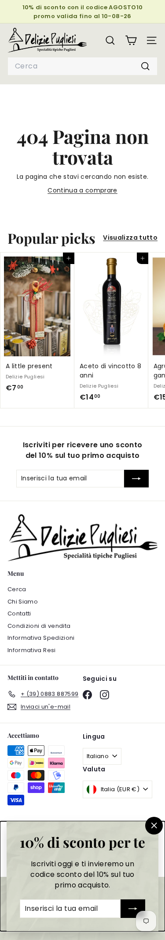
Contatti (19, 613)
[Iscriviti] (133, 908)
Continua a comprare (82, 190)
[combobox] (82, 66)
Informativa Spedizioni (41, 638)
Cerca (16, 589)
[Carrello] (131, 40)
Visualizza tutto (130, 237)
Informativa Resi (31, 650)
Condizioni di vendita (38, 626)
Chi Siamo (22, 601)
